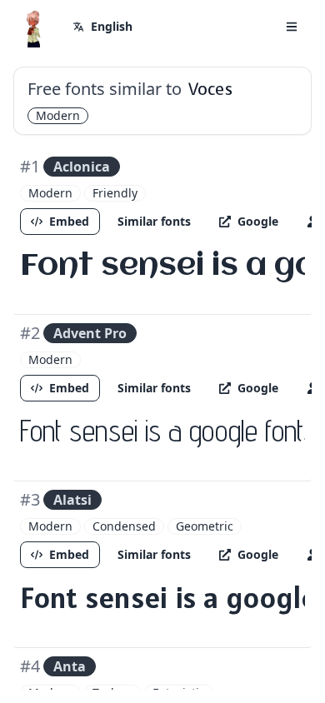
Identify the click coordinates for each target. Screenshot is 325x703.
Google (258, 221)
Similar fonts (154, 221)
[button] (292, 27)
